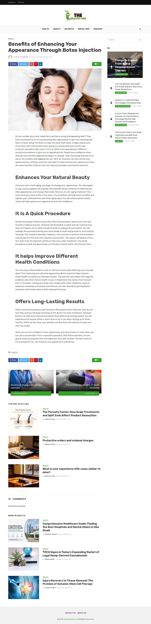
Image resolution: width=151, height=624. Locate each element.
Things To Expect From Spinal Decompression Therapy (126, 65)
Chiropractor (121, 74)
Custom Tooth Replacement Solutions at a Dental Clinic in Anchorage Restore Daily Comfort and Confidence (127, 117)
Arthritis (69, 29)
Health (45, 29)
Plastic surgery (122, 106)
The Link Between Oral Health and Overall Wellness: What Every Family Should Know (128, 86)
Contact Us (12, 2)
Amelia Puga (50, 419)
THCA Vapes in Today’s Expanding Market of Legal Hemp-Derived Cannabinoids (71, 554)
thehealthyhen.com (71, 619)
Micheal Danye (51, 534)
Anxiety (56, 29)
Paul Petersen (22, 57)
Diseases (98, 29)
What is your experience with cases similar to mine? (72, 470)
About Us (21, 2)
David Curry (50, 559)
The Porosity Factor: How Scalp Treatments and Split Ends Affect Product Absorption (71, 413)
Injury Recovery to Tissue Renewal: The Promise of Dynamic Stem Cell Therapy (68, 582)
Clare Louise (50, 588)
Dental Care (84, 29)
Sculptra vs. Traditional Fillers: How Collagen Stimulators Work (128, 101)
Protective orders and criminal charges (68, 440)
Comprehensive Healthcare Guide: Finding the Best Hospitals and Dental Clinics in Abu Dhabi (71, 527)
